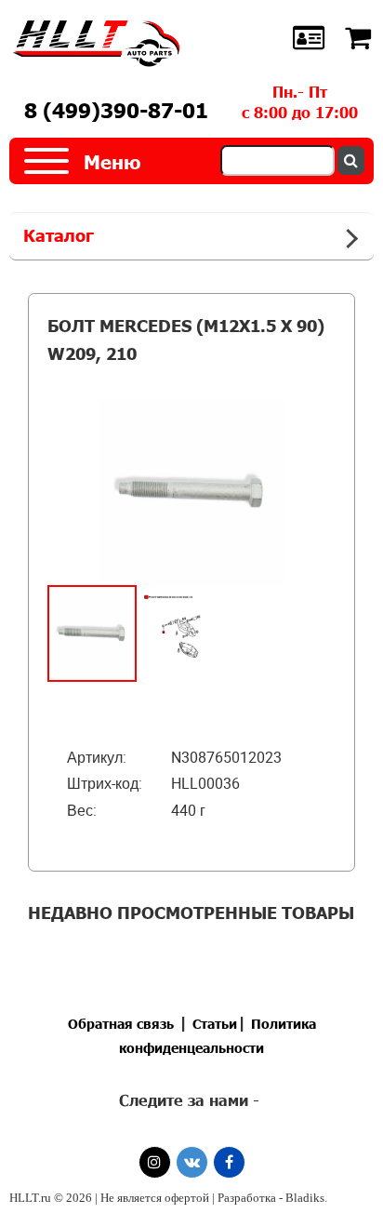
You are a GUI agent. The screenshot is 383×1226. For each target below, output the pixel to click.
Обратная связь (121, 1024)
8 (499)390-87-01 (116, 110)
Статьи (214, 1024)
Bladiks (304, 1198)
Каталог (58, 235)
